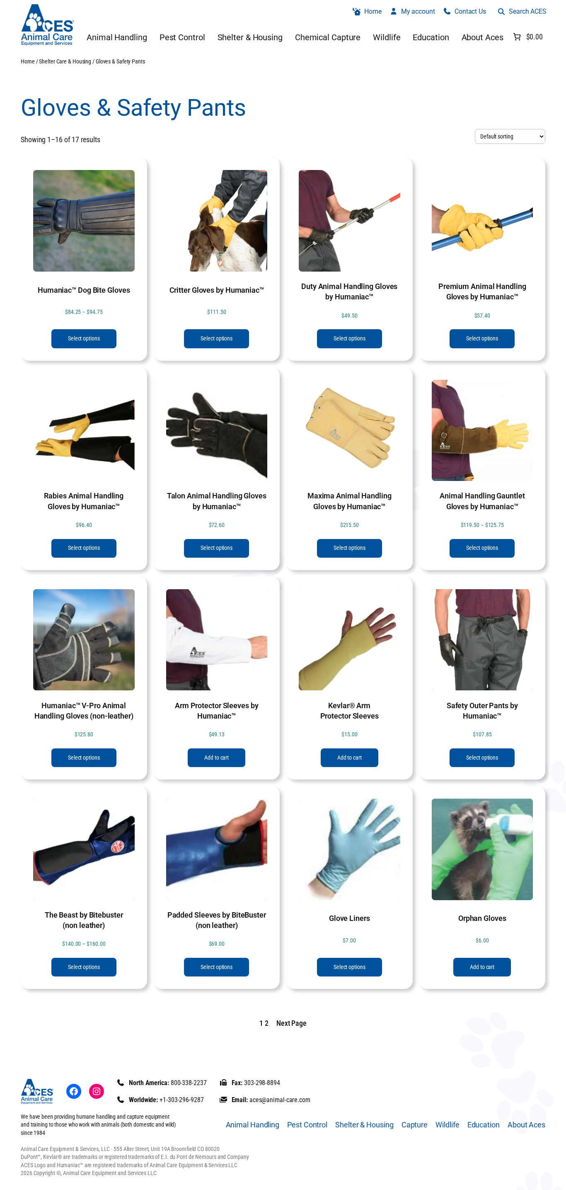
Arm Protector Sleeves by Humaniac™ (217, 710)
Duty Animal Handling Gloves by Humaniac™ (349, 291)
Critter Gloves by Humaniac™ (216, 290)
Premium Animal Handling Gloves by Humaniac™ (482, 291)
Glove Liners (349, 918)
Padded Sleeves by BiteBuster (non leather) (216, 920)
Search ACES (528, 11)
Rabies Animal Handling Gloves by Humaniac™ (83, 500)
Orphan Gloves (482, 918)
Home (28, 61)
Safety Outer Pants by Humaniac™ (482, 710)
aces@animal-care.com (279, 1100)
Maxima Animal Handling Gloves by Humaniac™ (349, 500)
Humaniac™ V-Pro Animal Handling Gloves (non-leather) (83, 710)
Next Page (291, 1023)
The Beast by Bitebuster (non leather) (84, 920)
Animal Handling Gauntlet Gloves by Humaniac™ (482, 500)
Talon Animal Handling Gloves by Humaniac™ (216, 500)
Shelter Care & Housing (65, 61)
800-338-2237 (189, 1083)
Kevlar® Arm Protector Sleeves (349, 710)
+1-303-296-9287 (182, 1100)
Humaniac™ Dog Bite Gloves (84, 290)
